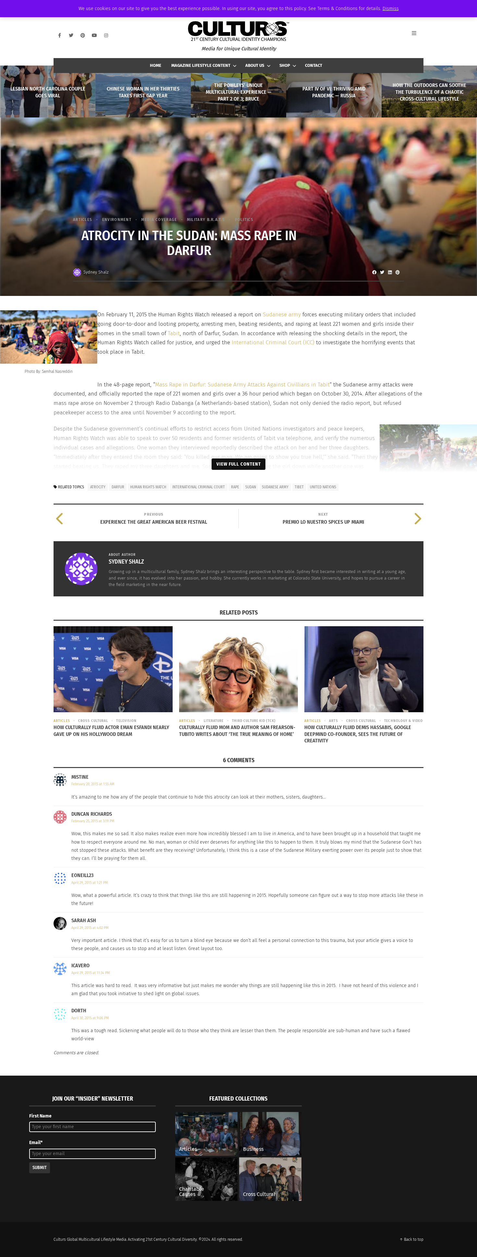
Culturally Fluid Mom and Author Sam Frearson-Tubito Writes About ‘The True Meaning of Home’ (237, 730)
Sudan (250, 487)
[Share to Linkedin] (390, 272)
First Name (40, 1116)
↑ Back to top (411, 1239)
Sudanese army (281, 314)
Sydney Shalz (95, 272)
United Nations (323, 487)
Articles (82, 219)
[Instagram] (106, 35)
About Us (254, 65)
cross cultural (93, 721)
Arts (333, 721)
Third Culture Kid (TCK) (253, 721)
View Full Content (238, 464)
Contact (313, 65)
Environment (116, 219)
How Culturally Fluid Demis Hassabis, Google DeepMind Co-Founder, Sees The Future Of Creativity (357, 734)
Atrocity (97, 487)
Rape (235, 487)
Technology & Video (403, 721)
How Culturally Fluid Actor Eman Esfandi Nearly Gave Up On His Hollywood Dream (111, 730)
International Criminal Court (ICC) (272, 342)
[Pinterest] (83, 35)
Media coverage (159, 219)
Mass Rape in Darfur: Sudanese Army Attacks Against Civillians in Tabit (242, 384)
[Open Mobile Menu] (417, 35)
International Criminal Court (198, 487)
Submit (39, 1167)
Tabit (174, 333)
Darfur (118, 487)
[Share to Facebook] (374, 272)
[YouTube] (94, 35)
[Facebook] (59, 35)
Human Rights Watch (148, 487)
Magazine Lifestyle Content (200, 65)
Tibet (299, 487)
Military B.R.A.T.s (206, 219)
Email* (36, 1142)
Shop (284, 65)
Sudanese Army (275, 487)
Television (126, 721)
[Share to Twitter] (382, 272)
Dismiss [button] (391, 8)
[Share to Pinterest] (397, 272)
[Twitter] (71, 35)
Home (155, 65)
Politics (244, 219)
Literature (214, 721)
